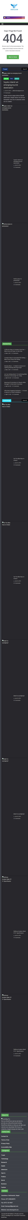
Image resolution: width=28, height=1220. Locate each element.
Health (3, 1166)
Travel (11, 78)
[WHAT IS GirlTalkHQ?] (7, 698)
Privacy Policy (5, 1143)
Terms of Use (5, 1140)
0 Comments (7, 92)
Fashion (3, 1187)
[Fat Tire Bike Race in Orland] (7, 462)
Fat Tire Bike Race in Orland (19, 459)
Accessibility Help (6, 1147)
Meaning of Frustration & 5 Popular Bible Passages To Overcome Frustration (15, 383)
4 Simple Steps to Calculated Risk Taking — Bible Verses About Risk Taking (15, 358)
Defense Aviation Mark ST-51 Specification (20, 932)
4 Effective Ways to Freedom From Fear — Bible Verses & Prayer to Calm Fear (15, 350)
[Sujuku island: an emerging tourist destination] (15, 74)
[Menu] (2, 24)
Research (4, 1162)
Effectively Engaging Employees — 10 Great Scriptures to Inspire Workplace (15, 391)
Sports (3, 1173)
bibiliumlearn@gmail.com (18, 90)
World (3, 1180)
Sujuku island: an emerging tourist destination (11, 85)
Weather (17, 78)
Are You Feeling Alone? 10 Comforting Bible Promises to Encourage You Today (15, 375)
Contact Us (4, 1136)
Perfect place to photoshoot (18, 279)
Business (4, 1184)
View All (25, 69)
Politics (3, 1176)
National (6, 78)
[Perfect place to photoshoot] (7, 281)
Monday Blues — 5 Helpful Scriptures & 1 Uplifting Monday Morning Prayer (15, 366)
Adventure (4, 1169)
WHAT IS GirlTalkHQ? (19, 696)
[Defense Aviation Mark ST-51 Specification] (7, 934)
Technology (4, 1159)
